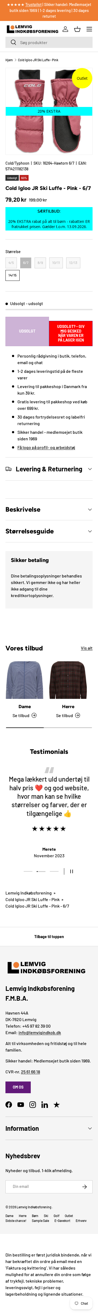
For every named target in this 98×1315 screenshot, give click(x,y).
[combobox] (49, 42)
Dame (25, 706)
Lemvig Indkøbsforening (28, 892)
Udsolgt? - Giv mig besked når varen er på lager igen (71, 333)
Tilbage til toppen (49, 936)
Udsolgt (27, 331)
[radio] (11, 262)
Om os (18, 1087)
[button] (77, 29)
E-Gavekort (62, 1220)
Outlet (69, 1216)
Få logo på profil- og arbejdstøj (46, 447)
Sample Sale (40, 1220)
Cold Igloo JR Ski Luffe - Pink (38, 60)
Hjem (9, 60)
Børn (35, 1216)
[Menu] (89, 29)
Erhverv (81, 1220)
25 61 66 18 (30, 1071)
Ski (46, 1216)
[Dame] (24, 680)
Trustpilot (33, 4)
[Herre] (68, 680)
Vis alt (87, 647)
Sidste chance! (15, 1220)
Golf (56, 1216)
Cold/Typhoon (17, 163)
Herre (68, 706)
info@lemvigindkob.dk (40, 1032)
